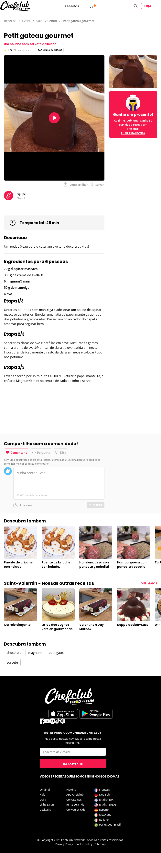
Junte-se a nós (75, 804)
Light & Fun (47, 804)
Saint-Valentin (46, 21)
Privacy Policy (64, 844)
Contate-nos (74, 799)
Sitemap (100, 844)
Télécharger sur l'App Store (63, 714)
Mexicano (105, 814)
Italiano (104, 819)
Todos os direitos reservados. (104, 840)
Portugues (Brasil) (110, 824)
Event (26, 21)
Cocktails (45, 809)
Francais (104, 789)
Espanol (104, 809)
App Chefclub (74, 794)
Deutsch (104, 794)
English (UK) (106, 799)
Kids (42, 794)
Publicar (96, 505)
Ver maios (149, 583)
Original (45, 789)
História (71, 789)
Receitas (72, 6)
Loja (147, 6)
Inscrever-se (73, 763)
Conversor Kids (75, 809)
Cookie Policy (83, 844)
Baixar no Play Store (96, 714)
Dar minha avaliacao (50, 50)
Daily (43, 799)
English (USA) (107, 804)
